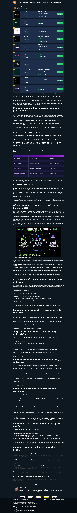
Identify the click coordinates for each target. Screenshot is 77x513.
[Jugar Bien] (38, 497)
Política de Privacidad (60, 499)
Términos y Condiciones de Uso (58, 500)
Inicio (20, 2)
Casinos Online (25, 499)
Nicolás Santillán (19, 6)
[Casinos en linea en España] (15, 2)
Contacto (44, 499)
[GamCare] (22, 497)
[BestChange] (54, 497)
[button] (28, 2)
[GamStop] (30, 497)
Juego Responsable (51, 499)
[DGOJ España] (46, 497)
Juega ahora (60, 14)
